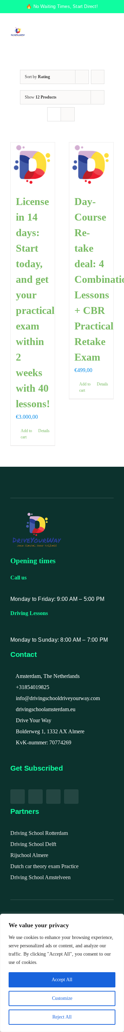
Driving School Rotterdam (39, 833)
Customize (62, 998)
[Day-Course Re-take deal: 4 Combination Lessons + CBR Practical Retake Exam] (91, 164)
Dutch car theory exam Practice (44, 866)
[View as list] (67, 114)
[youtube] (17, 796)
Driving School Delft (33, 844)
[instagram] (35, 796)
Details (44, 430)
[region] (62, 973)
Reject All (62, 1017)
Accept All (62, 979)
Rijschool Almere (29, 855)
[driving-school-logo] (17, 29)
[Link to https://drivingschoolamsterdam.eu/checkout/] (80, 32)
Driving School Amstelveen (40, 877)
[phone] (71, 796)
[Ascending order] (97, 77)
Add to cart (26, 433)
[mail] (53, 796)
